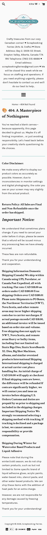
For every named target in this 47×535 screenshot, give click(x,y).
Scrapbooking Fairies (32, 524)
